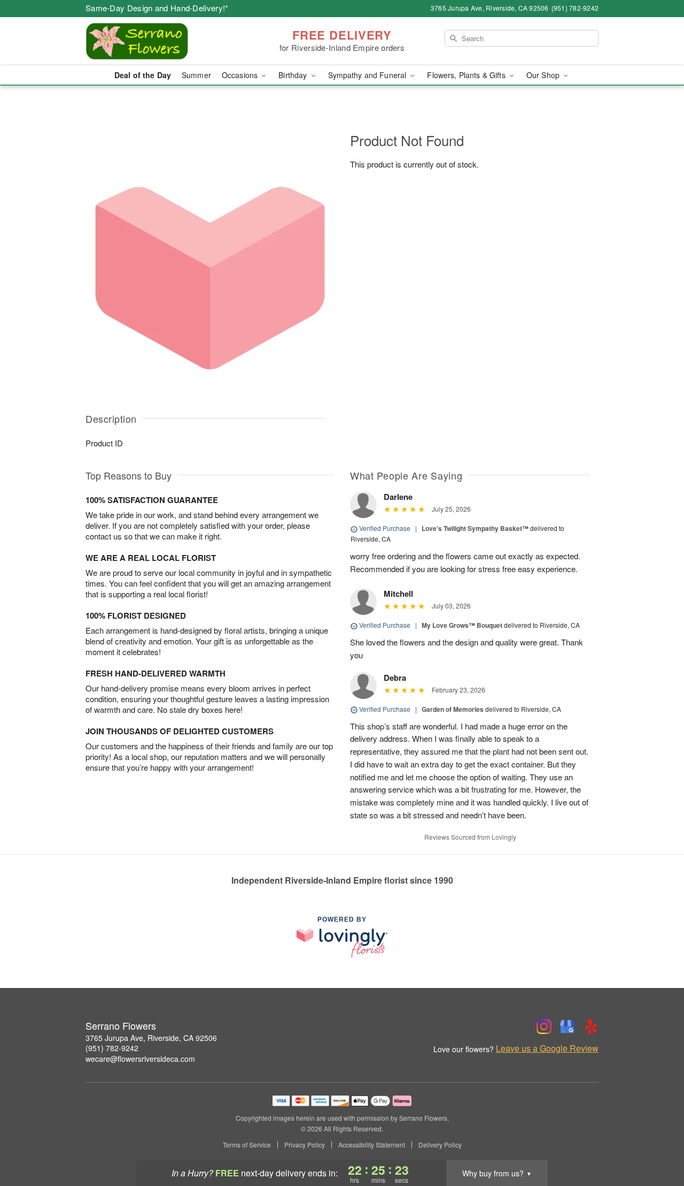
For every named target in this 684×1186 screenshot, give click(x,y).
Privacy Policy (304, 1145)
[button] (656, 1140)
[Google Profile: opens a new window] (567, 1026)
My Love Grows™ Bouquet (462, 625)
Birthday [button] (293, 75)
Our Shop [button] (544, 75)
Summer (196, 75)
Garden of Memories (453, 709)
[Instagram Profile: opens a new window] (544, 1026)
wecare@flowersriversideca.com (140, 1058)
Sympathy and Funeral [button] (368, 75)
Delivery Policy (440, 1145)
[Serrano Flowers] (162, 41)
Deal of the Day (142, 75)
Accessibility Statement (371, 1145)
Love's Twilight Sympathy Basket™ (475, 528)
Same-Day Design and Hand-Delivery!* (157, 7)
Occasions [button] (241, 75)
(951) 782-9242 (112, 1048)
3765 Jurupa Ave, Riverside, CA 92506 (151, 1037)
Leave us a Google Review (547, 1048)
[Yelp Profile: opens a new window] (591, 1026)
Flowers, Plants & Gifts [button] (467, 75)
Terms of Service (247, 1145)
